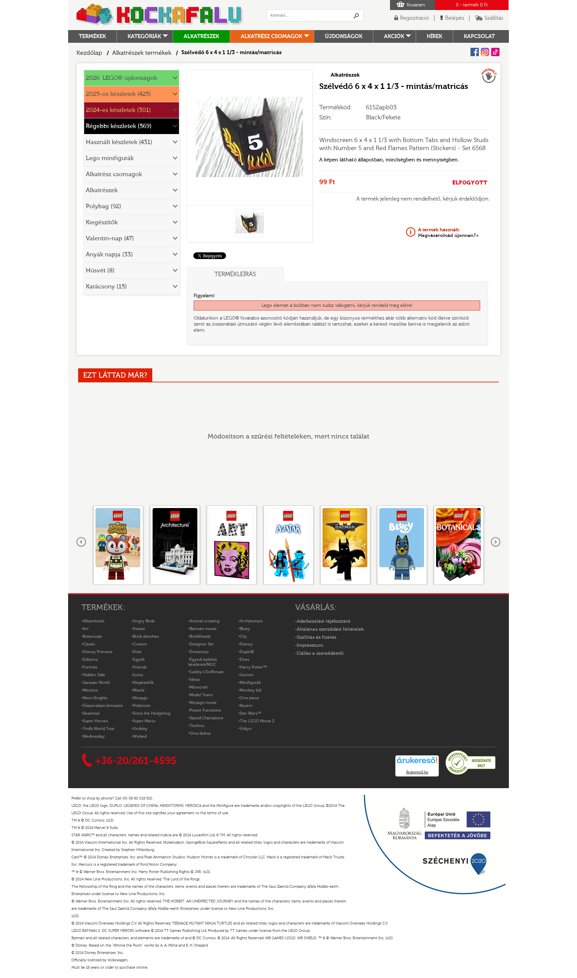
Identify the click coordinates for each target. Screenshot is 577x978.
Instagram (485, 52)
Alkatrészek (201, 36)
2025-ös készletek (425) (118, 94)
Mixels (138, 690)
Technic (197, 725)
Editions (90, 659)
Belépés (454, 18)
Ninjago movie (203, 702)
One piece (249, 698)
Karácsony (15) (106, 286)
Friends (140, 667)
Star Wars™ (250, 713)
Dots (137, 651)
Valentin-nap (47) (110, 238)
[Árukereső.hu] (470, 773)
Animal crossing (204, 621)
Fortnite (90, 667)
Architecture (251, 621)
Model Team (201, 695)
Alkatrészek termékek (141, 52)
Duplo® (247, 651)
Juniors (246, 675)
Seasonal (91, 713)
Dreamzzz (199, 651)
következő (496, 542)
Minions (90, 690)
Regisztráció (414, 18)
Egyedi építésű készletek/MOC (202, 662)
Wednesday (94, 736)
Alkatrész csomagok (271, 36)
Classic (89, 644)
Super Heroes (95, 721)
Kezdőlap (89, 52)
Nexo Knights (95, 698)
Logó (159, 15)
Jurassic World (96, 682)
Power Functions (205, 710)
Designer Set (201, 644)
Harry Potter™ (253, 667)
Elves (244, 659)
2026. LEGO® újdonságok (121, 78)
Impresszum (310, 645)
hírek (434, 36)
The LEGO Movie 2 (257, 721)
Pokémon (142, 705)
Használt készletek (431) (119, 142)
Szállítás (494, 18)
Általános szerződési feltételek (330, 629)
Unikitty (140, 728)
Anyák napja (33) (109, 254)
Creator (140, 644)
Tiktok (495, 52)
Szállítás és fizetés (316, 637)
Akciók (394, 36)
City (243, 636)
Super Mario (144, 721)
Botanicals (92, 636)
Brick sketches (146, 636)
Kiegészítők (102, 222)
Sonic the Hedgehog (151, 713)
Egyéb (139, 659)
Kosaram (416, 5)
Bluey (245, 628)
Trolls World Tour (99, 728)
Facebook (474, 52)
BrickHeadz (200, 636)
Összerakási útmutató (103, 705)
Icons (138, 675)
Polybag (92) (103, 206)
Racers (246, 705)
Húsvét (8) (100, 270)
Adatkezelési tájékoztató (324, 621)
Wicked (140, 736)
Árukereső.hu (417, 772)
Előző (81, 542)
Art (85, 628)
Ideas (195, 679)
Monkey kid (250, 690)
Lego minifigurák (110, 158)
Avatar (139, 628)
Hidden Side (94, 675)
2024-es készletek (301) (118, 110)
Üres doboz (200, 733)
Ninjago (140, 698)
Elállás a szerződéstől (320, 653)
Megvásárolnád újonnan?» (448, 232)
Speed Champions (206, 718)
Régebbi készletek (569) (119, 126)
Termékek (92, 36)
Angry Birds (144, 621)
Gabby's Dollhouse (207, 671)
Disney (246, 644)
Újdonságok (343, 36)
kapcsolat (479, 36)
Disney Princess (97, 651)
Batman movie (203, 628)
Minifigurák (250, 682)
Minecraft (199, 687)
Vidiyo (245, 728)
